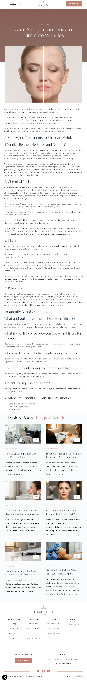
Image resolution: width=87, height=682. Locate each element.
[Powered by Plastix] (78, 676)
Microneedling (60, 300)
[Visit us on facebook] (38, 671)
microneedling (46, 300)
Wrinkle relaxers (11, 150)
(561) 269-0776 (15, 4)
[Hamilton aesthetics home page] (43, 4)
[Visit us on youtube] (48, 671)
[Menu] (6, 4)
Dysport (59, 144)
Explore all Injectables (18, 407)
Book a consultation (18, 409)
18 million (15, 117)
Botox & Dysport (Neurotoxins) (22, 404)
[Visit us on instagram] (43, 671)
